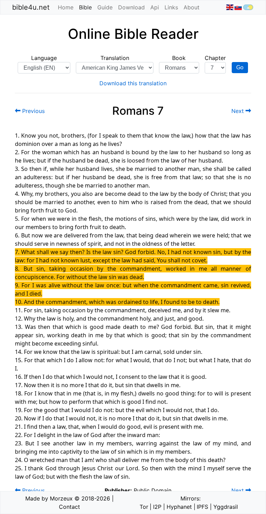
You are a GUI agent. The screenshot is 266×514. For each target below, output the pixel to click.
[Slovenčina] (238, 7)
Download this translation (133, 83)
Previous (32, 110)
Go (239, 67)
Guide (105, 7)
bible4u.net (31, 7)
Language (44, 57)
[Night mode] (248, 7)
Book (179, 57)
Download (131, 7)
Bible (87, 7)
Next (238, 110)
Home (65, 7)
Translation (114, 57)
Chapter (215, 57)
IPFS (202, 506)
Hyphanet (179, 506)
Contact (69, 506)
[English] (229, 7)
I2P (157, 506)
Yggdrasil (225, 506)
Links (171, 7)
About (192, 7)
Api (154, 7)
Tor (144, 506)
